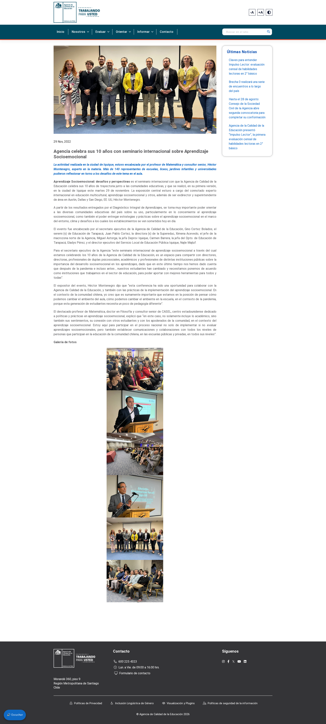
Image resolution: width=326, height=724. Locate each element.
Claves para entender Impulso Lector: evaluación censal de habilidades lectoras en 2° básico (246, 66)
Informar (143, 32)
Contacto (166, 32)
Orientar (121, 32)
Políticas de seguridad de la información (233, 703)
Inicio (60, 32)
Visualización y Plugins (181, 703)
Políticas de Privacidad (88, 703)
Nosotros (78, 32)
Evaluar (100, 32)
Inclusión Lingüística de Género (134, 703)
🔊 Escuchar (15, 714)
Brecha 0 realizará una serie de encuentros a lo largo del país (247, 86)
